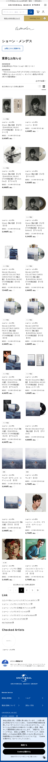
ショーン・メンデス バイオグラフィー (16, 604)
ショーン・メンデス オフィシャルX (15, 612)
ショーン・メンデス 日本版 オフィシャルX (18, 608)
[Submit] (31, 12)
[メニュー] (45, 5)
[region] (12, 18)
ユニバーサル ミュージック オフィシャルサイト (20, 600)
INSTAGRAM (7, 623)
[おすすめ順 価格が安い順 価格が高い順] (40, 81)
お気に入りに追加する (13, 48)
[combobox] (18, 11)
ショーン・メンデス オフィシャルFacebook (18, 615)
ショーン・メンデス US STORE (14, 619)
